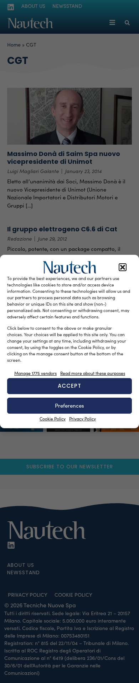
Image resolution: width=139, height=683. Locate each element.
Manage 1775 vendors (35, 373)
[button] (122, 267)
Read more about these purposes (92, 373)
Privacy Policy (82, 418)
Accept (69, 385)
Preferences (69, 405)
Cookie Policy (53, 418)
